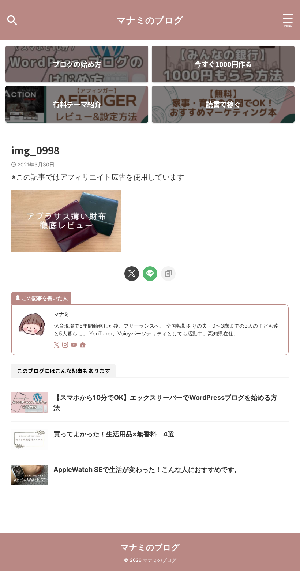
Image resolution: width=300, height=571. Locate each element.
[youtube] (74, 345)
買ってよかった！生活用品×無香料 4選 (113, 434)
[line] (150, 273)
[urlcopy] (168, 273)
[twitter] (131, 273)
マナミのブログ (150, 20)
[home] (83, 345)
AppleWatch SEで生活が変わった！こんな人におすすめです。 (147, 469)
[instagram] (66, 345)
